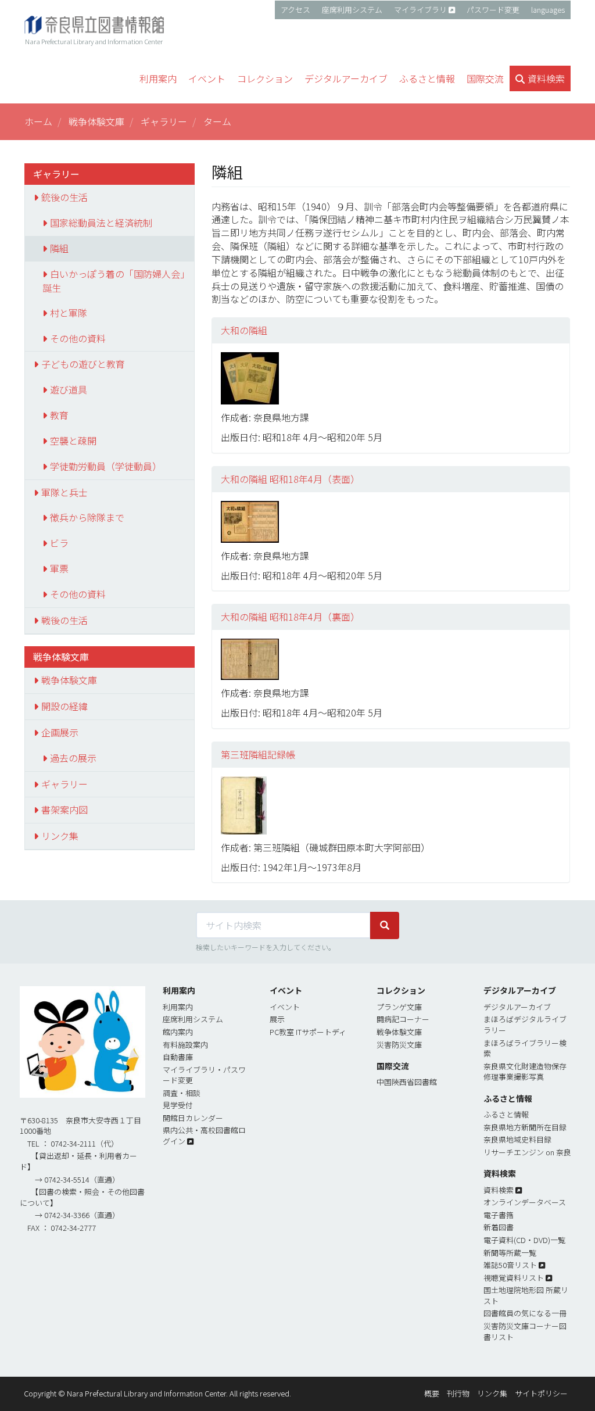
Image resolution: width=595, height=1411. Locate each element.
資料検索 (498, 1189)
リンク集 (59, 836)
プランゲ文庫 (399, 1006)
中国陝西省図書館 (407, 1081)
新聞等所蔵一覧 (509, 1252)
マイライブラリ (420, 9)
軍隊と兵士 (64, 492)
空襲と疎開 (73, 440)
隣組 (59, 248)
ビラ (59, 543)
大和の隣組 (244, 330)
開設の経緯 (64, 706)
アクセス (295, 9)
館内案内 (178, 1031)
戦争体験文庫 (96, 121)
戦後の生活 (64, 620)
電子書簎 (498, 1214)
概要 (431, 1393)
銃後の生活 (64, 197)
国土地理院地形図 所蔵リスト (525, 1295)
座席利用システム (352, 9)
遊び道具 (68, 389)
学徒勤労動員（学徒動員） (106, 466)
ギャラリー (164, 121)
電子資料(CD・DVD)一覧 (524, 1239)
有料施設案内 (185, 1044)
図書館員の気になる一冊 (525, 1313)
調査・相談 (181, 1092)
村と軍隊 (68, 313)
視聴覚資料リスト (513, 1277)
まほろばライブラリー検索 (525, 1048)
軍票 (59, 568)
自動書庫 (178, 1056)
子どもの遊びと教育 (83, 364)
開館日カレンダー (193, 1117)
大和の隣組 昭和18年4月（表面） (290, 479)
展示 (277, 1019)
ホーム (38, 121)
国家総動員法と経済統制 (101, 223)
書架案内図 (64, 809)
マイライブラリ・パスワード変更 (204, 1075)
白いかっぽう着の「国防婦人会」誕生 (113, 281)
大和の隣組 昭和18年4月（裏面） (290, 617)
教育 (59, 415)
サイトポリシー (541, 1393)
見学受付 (178, 1105)
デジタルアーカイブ (517, 1006)
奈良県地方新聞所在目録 (525, 1127)
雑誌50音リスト (510, 1264)
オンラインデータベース (524, 1202)
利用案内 (178, 1006)
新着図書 (498, 1227)
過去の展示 (73, 758)
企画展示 (59, 732)
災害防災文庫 (399, 1044)
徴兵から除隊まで (87, 517)
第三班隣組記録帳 (258, 754)
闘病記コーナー (403, 1019)
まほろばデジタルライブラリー (525, 1025)
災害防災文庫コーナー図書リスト (525, 1331)
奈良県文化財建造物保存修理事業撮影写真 (525, 1072)
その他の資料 (78, 338)
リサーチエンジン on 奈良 (527, 1152)
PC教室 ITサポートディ (308, 1031)
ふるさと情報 (506, 1114)
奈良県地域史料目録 (517, 1139)
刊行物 (458, 1393)
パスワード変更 (493, 9)
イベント (285, 1006)
